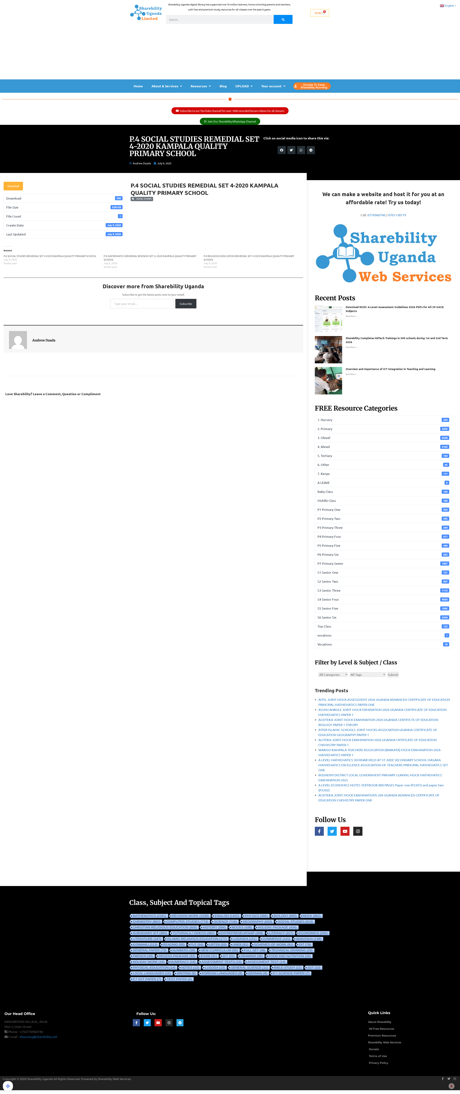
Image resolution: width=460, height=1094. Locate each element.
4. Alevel (383, 446)
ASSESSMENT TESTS (221, 962)
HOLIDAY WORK (148, 962)
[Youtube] (345, 831)
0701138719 (397, 215)
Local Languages (152, 973)
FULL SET (254, 950)
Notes (190, 967)
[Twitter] (332, 831)
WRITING (186, 973)
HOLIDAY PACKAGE (277, 927)
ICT (229, 956)
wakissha (308, 939)
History (214, 927)
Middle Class (383, 500)
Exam (209, 956)
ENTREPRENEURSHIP (241, 933)
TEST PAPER (179, 979)
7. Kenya (383, 473)
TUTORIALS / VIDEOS (193, 933)
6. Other (383, 464)
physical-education (154, 967)
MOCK (312, 916)
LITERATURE (147, 939)
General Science (249, 967)
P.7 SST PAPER (147, 979)
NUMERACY (183, 962)
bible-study (288, 967)
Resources (199, 86)
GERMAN (257, 973)
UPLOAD (242, 86)
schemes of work (273, 944)
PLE (196, 944)
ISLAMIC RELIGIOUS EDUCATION (197, 939)
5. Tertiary (383, 455)
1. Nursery (383, 420)
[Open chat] (8, 1086)
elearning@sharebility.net (38, 1037)
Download (13, 186)
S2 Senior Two (383, 581)
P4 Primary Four (383, 536)
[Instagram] (357, 831)
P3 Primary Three (383, 527)
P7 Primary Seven (383, 563)
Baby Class (383, 491)
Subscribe (186, 303)
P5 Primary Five (383, 545)
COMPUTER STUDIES (187, 921)
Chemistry (146, 921)
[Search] (283, 19)
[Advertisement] (230, 52)
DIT (305, 944)
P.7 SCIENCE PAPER (291, 973)
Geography (257, 921)
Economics (313, 933)
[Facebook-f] (319, 831)
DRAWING (252, 956)
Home (138, 86)
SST (313, 967)
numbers (183, 950)
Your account (271, 86)
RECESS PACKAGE (177, 956)
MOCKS (242, 927)
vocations (383, 635)
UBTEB (218, 944)
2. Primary (383, 429)
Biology (285, 916)
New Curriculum (219, 950)
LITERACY (281, 933)
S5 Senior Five (383, 608)
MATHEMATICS (149, 916)
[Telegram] (180, 1022)
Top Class (383, 626)
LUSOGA (215, 967)
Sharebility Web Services (114, 1079)
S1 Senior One (383, 572)
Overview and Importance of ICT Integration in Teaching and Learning (390, 369)
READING (174, 944)
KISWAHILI (145, 944)
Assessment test (266, 962)
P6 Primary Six (383, 554)
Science (225, 921)
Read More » (351, 316)
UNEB (240, 944)
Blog (223, 86)
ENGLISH (227, 916)
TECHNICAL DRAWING (291, 950)
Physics (256, 916)
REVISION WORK (190, 916)
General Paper (149, 950)
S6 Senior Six (383, 617)
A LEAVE (383, 482)
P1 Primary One (383, 509)
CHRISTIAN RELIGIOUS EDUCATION (165, 927)
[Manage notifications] (451, 1086)
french (143, 956)
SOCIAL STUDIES (143, 198)
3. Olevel (383, 438)
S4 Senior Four (383, 599)
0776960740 (376, 215)
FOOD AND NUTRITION (290, 956)
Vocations (383, 644)
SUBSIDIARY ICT (150, 933)
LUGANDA (245, 939)
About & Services (164, 86)
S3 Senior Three (383, 590)
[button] (282, 150)
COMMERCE (276, 939)
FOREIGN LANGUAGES (222, 973)
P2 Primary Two (383, 518)
